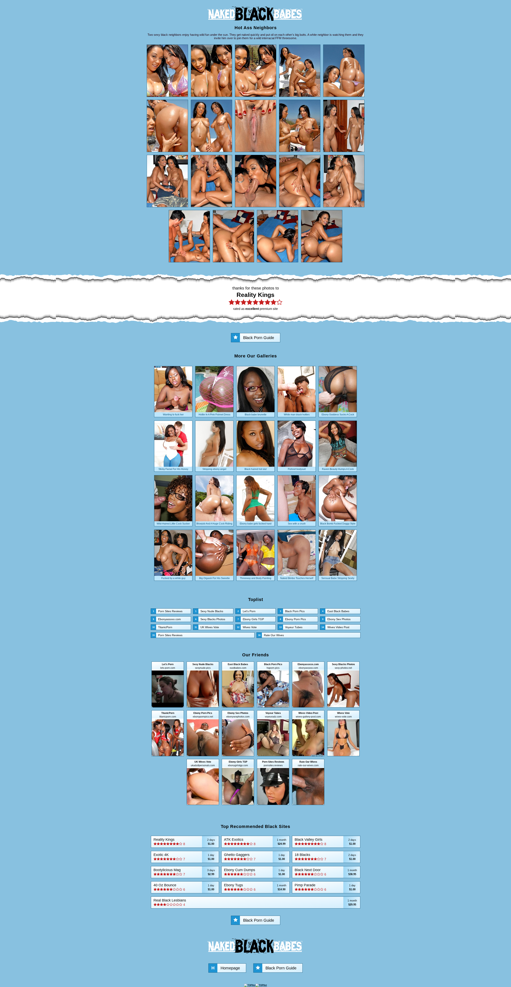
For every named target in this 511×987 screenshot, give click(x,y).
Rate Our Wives (271, 635)
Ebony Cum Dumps (254, 872)
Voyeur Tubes (290, 627)
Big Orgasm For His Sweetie (214, 578)
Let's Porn (247, 611)
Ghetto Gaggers (254, 857)
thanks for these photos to (255, 298)
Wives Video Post (335, 627)
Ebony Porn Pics (293, 619)
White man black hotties (297, 414)
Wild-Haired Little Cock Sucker (173, 523)
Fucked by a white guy (173, 578)
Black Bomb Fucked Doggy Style (338, 523)
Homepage (225, 967)
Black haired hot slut (255, 469)
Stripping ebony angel (214, 469)
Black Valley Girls (325, 842)
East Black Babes (335, 611)
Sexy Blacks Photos (210, 619)
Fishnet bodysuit (297, 469)
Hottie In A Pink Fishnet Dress (214, 414)
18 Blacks (325, 857)
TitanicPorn (162, 627)
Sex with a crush (297, 523)
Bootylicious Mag (184, 872)
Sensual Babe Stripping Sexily (337, 578)
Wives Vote (247, 627)
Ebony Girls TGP (251, 619)
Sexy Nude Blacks (209, 611)
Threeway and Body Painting (255, 578)
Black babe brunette (255, 414)
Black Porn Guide (258, 337)
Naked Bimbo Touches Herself (296, 578)
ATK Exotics (255, 842)
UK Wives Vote (207, 627)
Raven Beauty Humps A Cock (338, 469)
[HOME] (255, 23)
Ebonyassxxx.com (167, 619)
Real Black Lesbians (255, 902)
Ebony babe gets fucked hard (255, 523)
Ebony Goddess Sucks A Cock (338, 414)
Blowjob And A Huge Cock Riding (214, 523)
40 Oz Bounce (183, 887)
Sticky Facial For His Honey (173, 469)
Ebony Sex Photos (336, 619)
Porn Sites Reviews (167, 611)
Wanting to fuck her (173, 414)
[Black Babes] (255, 955)
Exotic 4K (183, 857)
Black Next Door (326, 872)
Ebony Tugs (255, 887)
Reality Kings (184, 842)
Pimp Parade (325, 887)
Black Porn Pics (292, 611)
